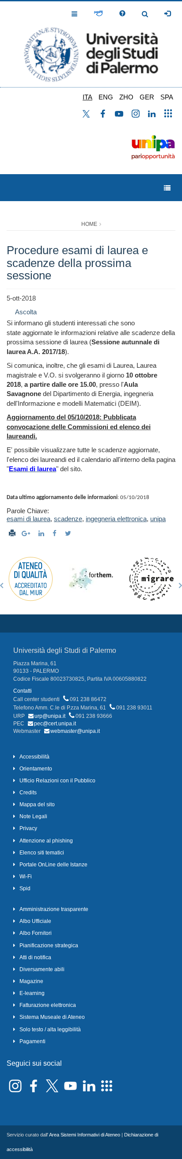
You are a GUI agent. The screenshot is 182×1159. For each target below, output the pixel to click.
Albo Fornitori (35, 933)
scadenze (68, 518)
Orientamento (35, 769)
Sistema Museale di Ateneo (52, 1017)
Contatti (22, 691)
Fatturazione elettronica (47, 1005)
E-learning (32, 993)
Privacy (28, 828)
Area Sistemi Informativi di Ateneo (84, 1134)
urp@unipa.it (49, 716)
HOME (89, 224)
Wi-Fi (25, 876)
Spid (24, 888)
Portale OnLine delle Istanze (53, 865)
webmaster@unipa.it (75, 731)
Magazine (31, 981)
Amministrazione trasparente (53, 909)
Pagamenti (32, 1041)
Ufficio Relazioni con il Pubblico (57, 781)
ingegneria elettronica (116, 518)
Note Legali (33, 816)
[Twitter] (69, 533)
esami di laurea (28, 518)
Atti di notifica (35, 957)
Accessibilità (34, 757)
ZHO (126, 97)
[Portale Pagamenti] (98, 14)
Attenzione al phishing (46, 841)
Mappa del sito (37, 804)
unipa (158, 518)
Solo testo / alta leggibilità (50, 1029)
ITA (87, 97)
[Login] (167, 14)
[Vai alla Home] (91, 44)
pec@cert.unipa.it (55, 724)
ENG (106, 97)
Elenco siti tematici (41, 853)
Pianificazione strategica (48, 945)
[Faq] (122, 14)
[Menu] (167, 188)
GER (147, 97)
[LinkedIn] (42, 533)
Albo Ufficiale (35, 921)
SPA (166, 97)
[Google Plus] (27, 533)
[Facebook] (56, 533)
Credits (28, 792)
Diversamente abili (41, 969)
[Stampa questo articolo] (12, 533)
